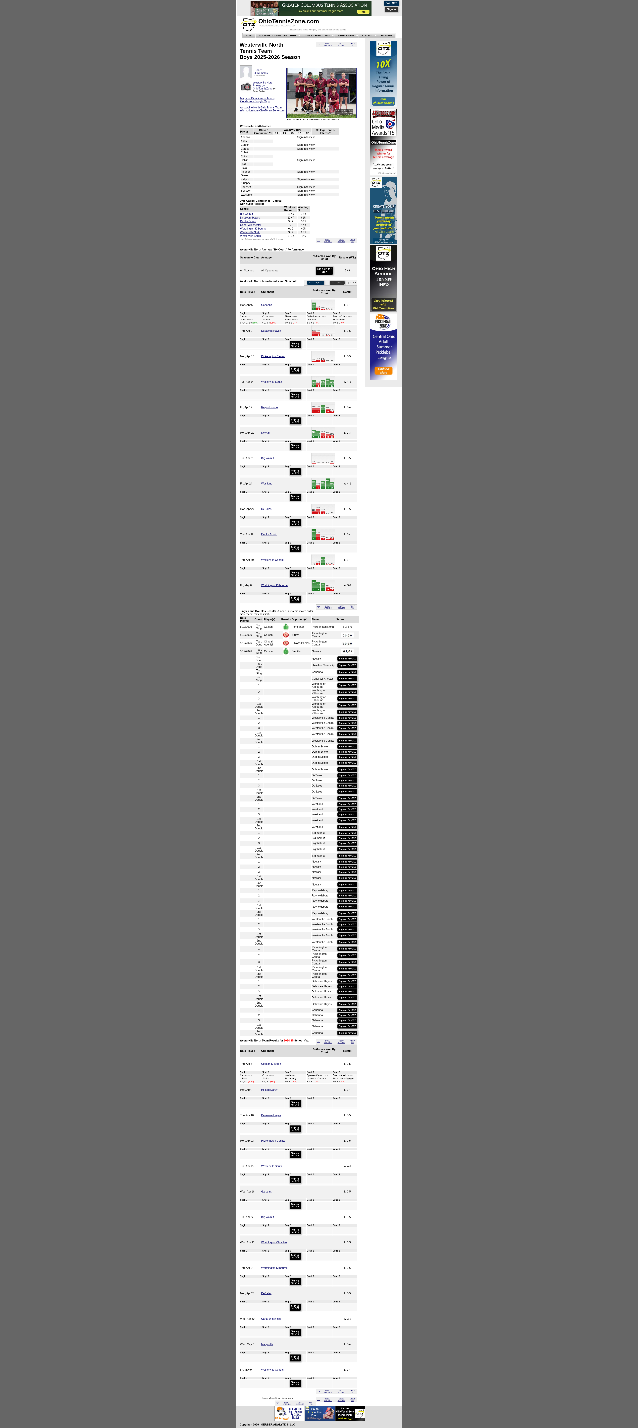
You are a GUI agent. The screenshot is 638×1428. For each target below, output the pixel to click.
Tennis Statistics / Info (316, 35)
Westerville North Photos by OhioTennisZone (263, 85)
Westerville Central (272, 559)
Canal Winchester (250, 225)
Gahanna (266, 305)
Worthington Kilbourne (253, 228)
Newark (265, 432)
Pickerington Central (273, 356)
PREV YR (352, 44)
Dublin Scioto (248, 221)
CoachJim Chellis (261, 72)
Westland (266, 483)
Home (249, 35)
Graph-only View (315, 283)
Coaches (367, 35)
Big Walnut (246, 214)
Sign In (391, 9)
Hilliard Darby (269, 1089)
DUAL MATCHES (328, 44)
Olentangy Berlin (271, 1063)
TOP (318, 44)
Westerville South (250, 236)
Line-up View (337, 283)
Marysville (267, 1344)
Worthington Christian (274, 1242)
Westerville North (250, 232)
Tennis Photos (346, 35)
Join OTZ (391, 3)
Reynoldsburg (269, 407)
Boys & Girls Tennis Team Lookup (277, 35)
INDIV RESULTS (341, 44)
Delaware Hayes (250, 217)
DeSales (266, 509)
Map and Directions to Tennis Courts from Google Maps (257, 100)
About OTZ (386, 35)
